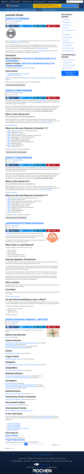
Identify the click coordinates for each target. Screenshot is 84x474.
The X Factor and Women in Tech (13, 347)
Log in (71, 461)
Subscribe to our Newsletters (70, 73)
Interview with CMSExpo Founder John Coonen (16, 346)
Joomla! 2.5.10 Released (17, 18)
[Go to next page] (40, 444)
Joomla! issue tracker (47, 122)
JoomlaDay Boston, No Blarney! (13, 353)
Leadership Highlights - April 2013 (13, 359)
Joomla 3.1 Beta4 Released (18, 157)
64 (31, 444)
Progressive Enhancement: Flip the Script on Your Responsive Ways (22, 364)
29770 (8, 138)
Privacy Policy (27, 461)
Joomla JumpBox (36, 77)
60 (20, 444)
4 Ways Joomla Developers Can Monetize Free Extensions (19, 384)
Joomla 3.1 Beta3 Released (13, 423)
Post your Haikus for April (11, 405)
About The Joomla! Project (69, 30)
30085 (8, 135)
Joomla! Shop (66, 40)
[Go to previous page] (9, 444)
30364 (8, 146)
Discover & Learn (27, 1)
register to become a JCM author (41, 418)
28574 (14, 149)
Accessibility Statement (17, 461)
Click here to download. (11, 125)
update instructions (21, 68)
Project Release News (17, 21)
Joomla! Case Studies (68, 37)
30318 (8, 143)
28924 (8, 141)
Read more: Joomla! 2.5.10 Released (16, 85)
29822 (8, 134)
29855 (8, 130)
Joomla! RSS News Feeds (69, 48)
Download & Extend (15, 1)
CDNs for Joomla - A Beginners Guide (14, 393)
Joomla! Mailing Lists (68, 42)
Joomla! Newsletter (67, 45)
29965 (8, 137)
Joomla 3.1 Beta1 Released (13, 426)
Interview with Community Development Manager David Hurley (21, 343)
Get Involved (66, 27)
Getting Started (66, 22)
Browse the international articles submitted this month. (19, 410)
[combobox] (74, 1)
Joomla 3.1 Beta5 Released (18, 90)
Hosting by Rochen (42, 473)
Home (7, 10)
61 (23, 444)
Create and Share (67, 25)
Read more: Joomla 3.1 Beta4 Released (16, 217)
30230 (8, 140)
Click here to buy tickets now (12, 296)
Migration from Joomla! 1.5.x (14, 75)
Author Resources (50, 416)
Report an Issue (64, 461)
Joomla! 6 (33, 10)
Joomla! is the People (10, 344)
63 (28, 444)
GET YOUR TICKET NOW (69, 6)
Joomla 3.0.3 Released (12, 430)
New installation (11, 73)
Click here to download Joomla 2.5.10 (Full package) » (30, 59)
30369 (8, 145)
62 (26, 444)
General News (15, 225)
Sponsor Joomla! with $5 (45, 461)
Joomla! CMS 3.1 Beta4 (41, 167)
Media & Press (52, 10)
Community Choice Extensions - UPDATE (15, 399)
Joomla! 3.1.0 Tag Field (10, 388)
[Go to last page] (42, 444)
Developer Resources (53, 1)
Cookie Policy (35, 461)
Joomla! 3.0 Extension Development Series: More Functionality (20, 386)
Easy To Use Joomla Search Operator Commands (17, 377)
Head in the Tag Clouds (11, 383)
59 (17, 444)
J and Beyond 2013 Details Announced (24, 222)
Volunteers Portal (67, 68)
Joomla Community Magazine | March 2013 (18, 428)
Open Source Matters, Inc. (40, 467)
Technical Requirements (68, 50)
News (39, 10)
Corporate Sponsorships (69, 60)
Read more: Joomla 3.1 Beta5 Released (16, 152)
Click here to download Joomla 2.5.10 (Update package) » (29, 64)
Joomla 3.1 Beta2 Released (13, 425)
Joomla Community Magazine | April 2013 (26, 319)
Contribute (44, 10)
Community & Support (39, 1)
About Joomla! (14, 10)
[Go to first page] (6, 444)
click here (16, 130)
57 (11, 444)
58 (14, 444)
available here (41, 50)
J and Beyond (8, 233)
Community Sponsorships (69, 65)
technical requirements (23, 73)
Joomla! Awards (66, 34)
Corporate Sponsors (68, 62)
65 (34, 444)
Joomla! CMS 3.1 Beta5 (41, 100)
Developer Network (43, 48)
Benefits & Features (24, 10)
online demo (25, 77)
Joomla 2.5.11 (15, 41)
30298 (8, 132)
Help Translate (56, 461)
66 (37, 444)
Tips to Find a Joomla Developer (13, 370)
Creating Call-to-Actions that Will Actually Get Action (18, 376)
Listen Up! (7, 337)
